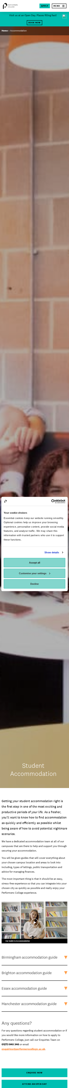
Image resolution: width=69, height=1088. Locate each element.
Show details (51, 552)
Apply (44, 6)
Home (5, 30)
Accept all (34, 562)
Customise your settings (32, 573)
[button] (59, 6)
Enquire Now (34, 1072)
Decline (34, 583)
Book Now (34, 22)
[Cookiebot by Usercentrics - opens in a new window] (51, 501)
